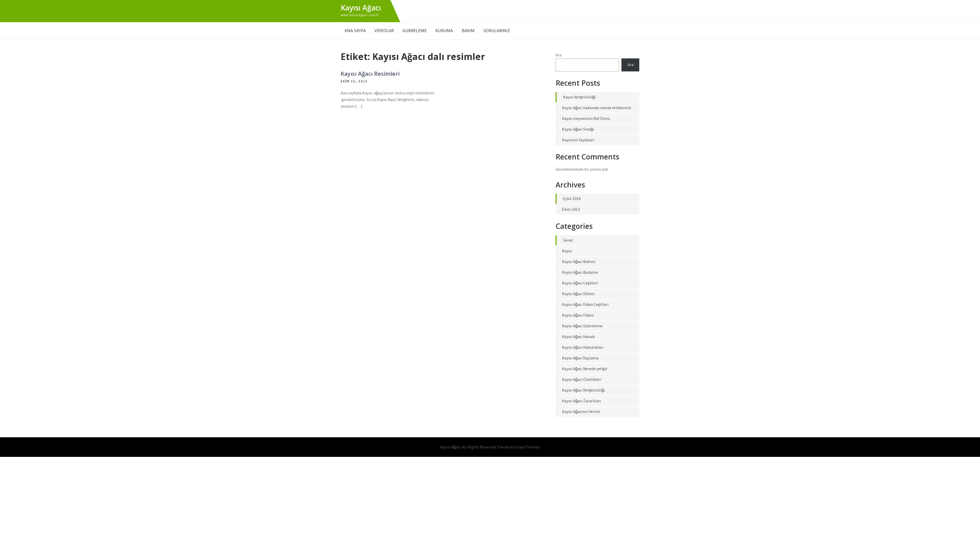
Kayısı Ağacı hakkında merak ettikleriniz (596, 107)
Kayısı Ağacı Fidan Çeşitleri (585, 304)
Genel (568, 240)
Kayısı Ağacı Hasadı (578, 336)
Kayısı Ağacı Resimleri (370, 73)
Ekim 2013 (571, 209)
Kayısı (567, 251)
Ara (558, 55)
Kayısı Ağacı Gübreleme (582, 326)
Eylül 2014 (572, 198)
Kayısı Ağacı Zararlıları (581, 401)
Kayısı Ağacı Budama (580, 272)
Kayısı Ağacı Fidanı (578, 315)
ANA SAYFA (355, 30)
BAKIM (468, 30)
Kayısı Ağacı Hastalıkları (582, 347)
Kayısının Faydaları (578, 140)
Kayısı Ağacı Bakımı (578, 261)
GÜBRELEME (414, 30)
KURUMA (444, 30)
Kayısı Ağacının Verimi (581, 411)
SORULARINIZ (496, 30)
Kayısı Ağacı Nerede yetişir (584, 368)
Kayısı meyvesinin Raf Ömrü (586, 118)
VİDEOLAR (384, 30)
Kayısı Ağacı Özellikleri (581, 379)
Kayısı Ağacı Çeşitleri (580, 283)
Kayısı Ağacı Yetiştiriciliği (583, 390)
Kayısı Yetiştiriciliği (579, 97)
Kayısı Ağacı (361, 7)
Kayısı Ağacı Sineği (578, 129)
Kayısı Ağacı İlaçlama (580, 358)
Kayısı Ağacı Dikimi (578, 293)
